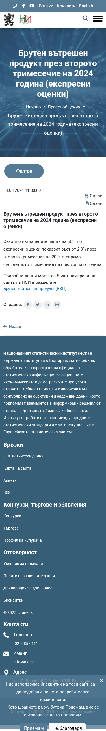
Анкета (10, 480)
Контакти (66, 6)
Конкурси (12, 516)
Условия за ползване (23, 563)
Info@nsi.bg (24, 662)
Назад (14, 326)
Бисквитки (13, 600)
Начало (33, 107)
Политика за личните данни (29, 576)
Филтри (24, 171)
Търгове (11, 528)
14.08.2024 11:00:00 (22, 190)
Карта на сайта (17, 468)
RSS (6, 492)
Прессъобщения (64, 107)
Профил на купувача (22, 540)
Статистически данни (23, 456)
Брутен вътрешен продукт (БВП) (34, 288)
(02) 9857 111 (25, 643)
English (86, 6)
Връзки (46, 6)
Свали (96, 195)
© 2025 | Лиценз (18, 612)
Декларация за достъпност (28, 588)
